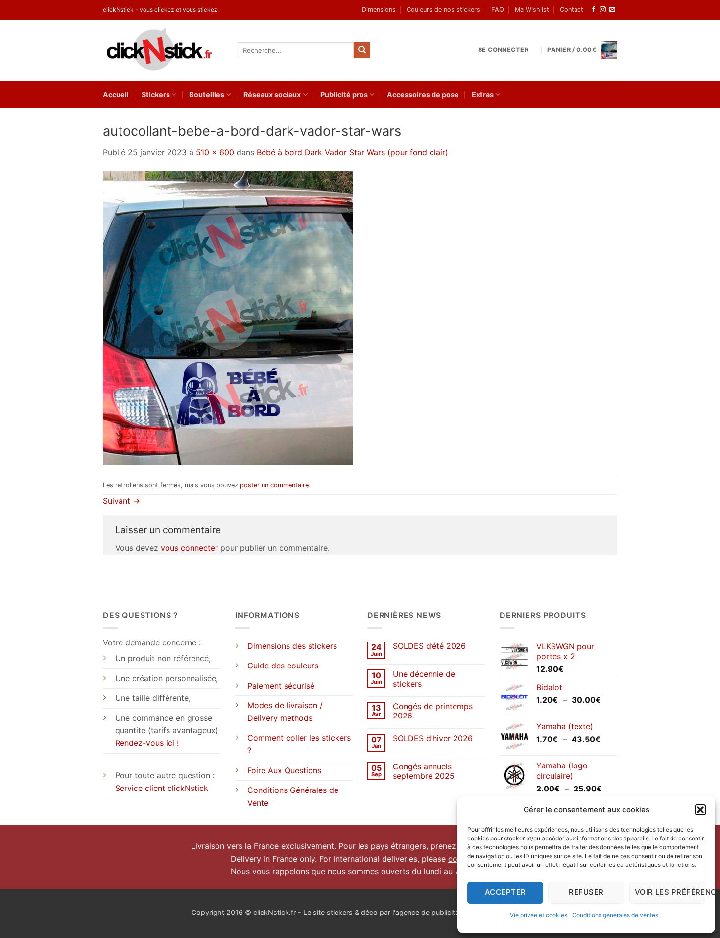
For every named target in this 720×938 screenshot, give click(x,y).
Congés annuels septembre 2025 (424, 771)
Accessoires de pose (423, 94)
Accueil (116, 94)
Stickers (156, 94)
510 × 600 (215, 152)
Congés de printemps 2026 (433, 711)
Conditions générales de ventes (615, 915)
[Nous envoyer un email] (612, 9)
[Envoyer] (362, 50)
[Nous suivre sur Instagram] (603, 9)
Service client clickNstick (161, 788)
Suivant (121, 501)
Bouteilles (206, 94)
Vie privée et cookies (538, 915)
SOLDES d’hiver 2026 (433, 738)
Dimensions (379, 9)
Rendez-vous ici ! (147, 743)
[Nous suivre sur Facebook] (594, 9)
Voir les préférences (670, 892)
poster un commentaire (274, 485)
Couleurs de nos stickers (443, 9)
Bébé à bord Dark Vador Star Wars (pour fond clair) (352, 152)
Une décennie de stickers (424, 678)
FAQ (497, 9)
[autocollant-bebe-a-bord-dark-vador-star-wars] (228, 317)
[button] (700, 810)
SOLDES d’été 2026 (429, 646)
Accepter (505, 892)
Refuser (586, 892)
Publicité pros (344, 94)
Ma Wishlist (532, 9)
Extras (483, 94)
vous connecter (189, 548)
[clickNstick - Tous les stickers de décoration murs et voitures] (163, 50)
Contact (571, 9)
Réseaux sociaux (272, 94)
